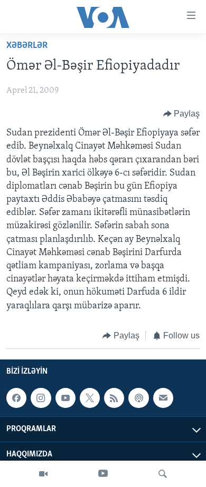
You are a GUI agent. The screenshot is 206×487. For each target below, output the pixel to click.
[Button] (181, 114)
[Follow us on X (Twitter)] (90, 398)
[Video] (43, 474)
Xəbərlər (27, 46)
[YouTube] (103, 474)
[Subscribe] (163, 398)
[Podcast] (138, 398)
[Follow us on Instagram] (41, 398)
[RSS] (114, 398)
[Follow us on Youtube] (65, 398)
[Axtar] (163, 474)
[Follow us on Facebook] (16, 398)
